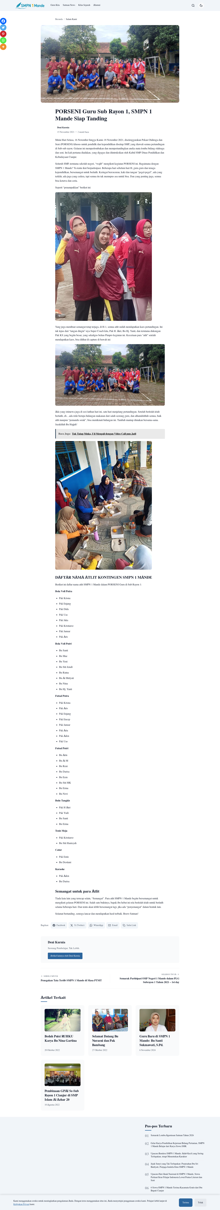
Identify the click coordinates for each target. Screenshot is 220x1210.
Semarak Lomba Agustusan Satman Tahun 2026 (172, 1135)
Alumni (96, 5)
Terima (185, 1202)
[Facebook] (3, 21)
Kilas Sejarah (84, 5)
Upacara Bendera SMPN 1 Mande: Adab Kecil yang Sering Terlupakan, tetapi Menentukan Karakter (177, 1155)
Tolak (200, 1202)
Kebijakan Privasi (21, 1204)
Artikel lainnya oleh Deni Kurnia (65, 955)
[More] (3, 47)
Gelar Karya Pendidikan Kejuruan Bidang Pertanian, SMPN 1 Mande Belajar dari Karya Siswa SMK (177, 1145)
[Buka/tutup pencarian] (193, 5)
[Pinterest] (3, 34)
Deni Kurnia (56, 942)
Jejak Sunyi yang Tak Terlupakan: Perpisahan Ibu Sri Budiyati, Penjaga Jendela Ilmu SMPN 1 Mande (174, 1165)
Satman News (69, 5)
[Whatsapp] (3, 40)
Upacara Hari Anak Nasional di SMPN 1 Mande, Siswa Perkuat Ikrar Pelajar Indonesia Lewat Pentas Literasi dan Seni (176, 1177)
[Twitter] (3, 27)
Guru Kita (55, 5)
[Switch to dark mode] (201, 5)
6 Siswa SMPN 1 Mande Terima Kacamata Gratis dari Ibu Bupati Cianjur (176, 1189)
